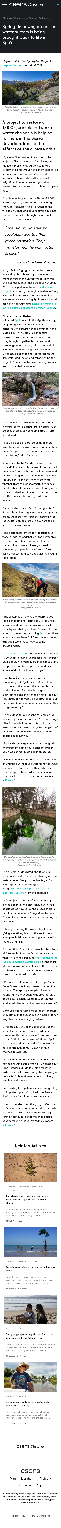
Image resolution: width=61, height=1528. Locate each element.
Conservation (23, 1187)
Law (27, 1329)
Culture (32, 18)
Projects (45, 1478)
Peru (42, 633)
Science (41, 1187)
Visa (13, 1478)
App (39, 1485)
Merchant (27, 1478)
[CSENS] (27, 4)
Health (33, 1187)
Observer (7, 18)
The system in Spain (14, 653)
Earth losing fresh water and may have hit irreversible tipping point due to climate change (27, 1199)
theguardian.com (12, 65)
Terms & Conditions (40, 1516)
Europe (9, 780)
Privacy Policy (18, 1516)
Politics (34, 1329)
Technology (44, 18)
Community (20, 18)
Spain (18, 320)
